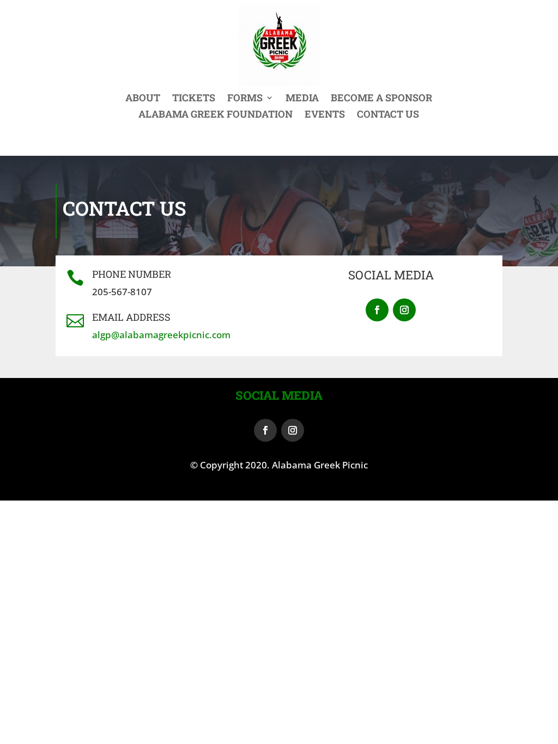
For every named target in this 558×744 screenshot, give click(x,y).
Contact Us (388, 115)
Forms (245, 99)
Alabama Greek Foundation (215, 115)
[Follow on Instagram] (404, 309)
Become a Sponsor (381, 99)
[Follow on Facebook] (377, 309)
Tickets (193, 99)
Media (302, 99)
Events (325, 115)
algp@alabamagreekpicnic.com (161, 334)
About (142, 99)
